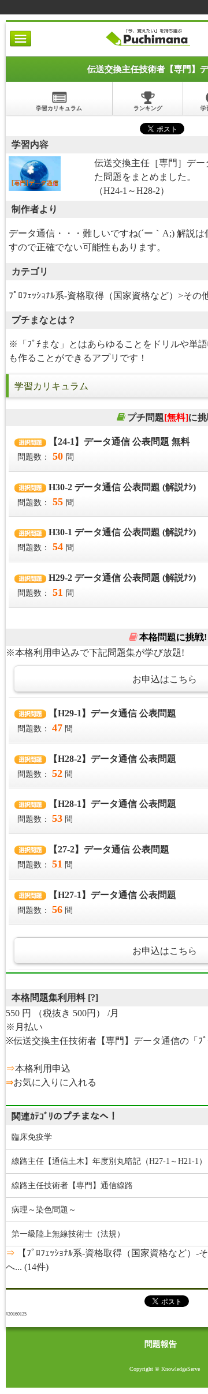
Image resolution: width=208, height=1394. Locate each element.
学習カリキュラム (59, 108)
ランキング (147, 108)
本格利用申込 (42, 1068)
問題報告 (160, 1344)
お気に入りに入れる (54, 1082)
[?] (93, 997)
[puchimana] (147, 46)
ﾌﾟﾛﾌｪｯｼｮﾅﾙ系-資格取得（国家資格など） (93, 295)
